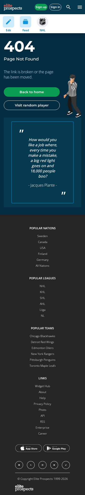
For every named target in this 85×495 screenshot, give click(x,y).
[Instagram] (42, 465)
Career (42, 433)
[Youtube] (54, 465)
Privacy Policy (42, 404)
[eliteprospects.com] (13, 7)
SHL (42, 298)
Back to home (32, 92)
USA (42, 248)
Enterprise (42, 428)
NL (42, 316)
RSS (42, 422)
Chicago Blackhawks (42, 336)
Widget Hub (42, 386)
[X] (31, 465)
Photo (42, 410)
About (42, 392)
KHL (42, 292)
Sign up (41, 7)
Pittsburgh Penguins (42, 360)
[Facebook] (19, 465)
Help (42, 398)
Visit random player (32, 105)
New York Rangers (42, 354)
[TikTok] (66, 465)
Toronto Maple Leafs (43, 366)
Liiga (42, 310)
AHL (42, 304)
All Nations (42, 266)
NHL (42, 286)
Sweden (42, 236)
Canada (42, 242)
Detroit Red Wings (42, 342)
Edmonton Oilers (43, 348)
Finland (42, 254)
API (43, 416)
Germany (43, 260)
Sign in (55, 7)
